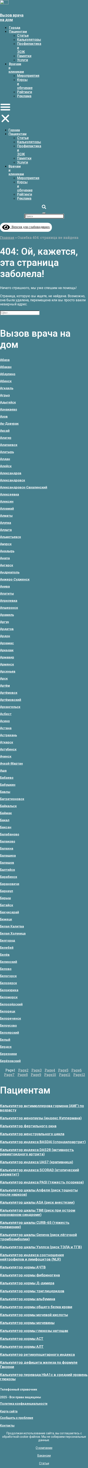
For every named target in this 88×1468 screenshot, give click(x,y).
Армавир (7, 657)
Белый (5, 1040)
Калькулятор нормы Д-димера (27, 1283)
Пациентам (18, 31)
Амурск (6, 544)
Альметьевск (10, 537)
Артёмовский (10, 700)
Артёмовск (8, 693)
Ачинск (5, 756)
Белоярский (9, 1033)
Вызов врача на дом (11, 17)
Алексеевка (9, 494)
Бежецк (6, 919)
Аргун (4, 622)
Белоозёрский (11, 1004)
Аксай (5, 431)
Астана (6, 728)
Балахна (6, 848)
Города (14, 28)
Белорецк (7, 1011)
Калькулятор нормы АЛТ (22, 1346)
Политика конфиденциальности (23, 1403)
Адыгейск (8, 402)
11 (64, 1074)
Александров (10, 473)
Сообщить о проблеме (16, 1418)
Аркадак (6, 650)
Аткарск (6, 742)
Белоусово (8, 1025)
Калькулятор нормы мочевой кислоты (34, 1315)
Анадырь (7, 551)
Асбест (6, 714)
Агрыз (5, 395)
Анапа (5, 558)
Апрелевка (8, 601)
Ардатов (7, 629)
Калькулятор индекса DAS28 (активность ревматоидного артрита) (37, 1152)
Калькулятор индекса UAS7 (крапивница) (36, 1162)
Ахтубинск (8, 749)
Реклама (24, 96)
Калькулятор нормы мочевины (27, 1323)
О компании (44, 1448)
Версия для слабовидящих (30, 227)
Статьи (23, 35)
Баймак (6, 813)
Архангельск (10, 707)
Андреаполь (9, 572)
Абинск (6, 381)
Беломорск (9, 997)
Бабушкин (7, 785)
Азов (4, 416)
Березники (8, 1054)
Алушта (6, 530)
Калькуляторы (29, 40)
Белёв (5, 955)
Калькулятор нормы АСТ (21, 1338)
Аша (3, 771)
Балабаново (9, 834)
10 (50, 1074)
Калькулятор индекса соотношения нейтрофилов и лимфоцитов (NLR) (32, 1257)
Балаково (7, 841)
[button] (5, 113)
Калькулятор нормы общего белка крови (36, 1307)
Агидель (6, 388)
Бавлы (5, 792)
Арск (4, 678)
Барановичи (9, 884)
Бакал (4, 820)
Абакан (6, 367)
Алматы (6, 516)
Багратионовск (12, 799)
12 (79, 1074)
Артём (5, 686)
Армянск (7, 664)
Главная (7, 237)
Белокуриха (9, 990)
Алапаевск (8, 445)
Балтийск (7, 870)
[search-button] (44, 207)
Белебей (6, 948)
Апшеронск (9, 608)
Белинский (8, 962)
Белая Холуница (13, 933)
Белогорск (8, 976)
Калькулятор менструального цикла (32, 1134)
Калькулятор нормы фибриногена (30, 1275)
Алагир (5, 438)
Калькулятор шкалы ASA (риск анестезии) (37, 1202)
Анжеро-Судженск (14, 579)
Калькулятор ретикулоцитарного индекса (37, 1354)
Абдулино (7, 374)
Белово (6, 969)
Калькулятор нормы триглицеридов (32, 1291)
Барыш (5, 898)
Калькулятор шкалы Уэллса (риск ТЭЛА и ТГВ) (41, 1247)
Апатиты (7, 593)
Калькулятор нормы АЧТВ (23, 1267)
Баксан (5, 827)
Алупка (5, 523)
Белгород (7, 940)
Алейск (6, 466)
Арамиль (7, 615)
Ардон (5, 636)
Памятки (24, 56)
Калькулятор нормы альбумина (27, 1299)
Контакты (7, 1425)
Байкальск (8, 806)
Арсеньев (7, 671)
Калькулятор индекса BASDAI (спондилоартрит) (43, 1142)
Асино (5, 721)
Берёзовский (10, 1061)
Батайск (6, 905)
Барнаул (6, 891)
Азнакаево (8, 409)
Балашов (7, 863)
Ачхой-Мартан (11, 763)
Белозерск (8, 983)
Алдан (5, 459)
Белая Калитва (12, 926)
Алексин (6, 501)
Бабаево (6, 778)
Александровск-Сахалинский (23, 487)
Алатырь (7, 452)
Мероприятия (28, 76)
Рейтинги (24, 92)
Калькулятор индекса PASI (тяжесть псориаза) (42, 1182)
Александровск (12, 480)
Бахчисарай (9, 912)
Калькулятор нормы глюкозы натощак (34, 1331)
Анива (5, 586)
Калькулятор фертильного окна (28, 1126)
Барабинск (8, 877)
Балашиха (8, 855)
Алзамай (7, 509)
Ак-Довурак (9, 424)
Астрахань (8, 735)
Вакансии (44, 1455)
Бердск (6, 1047)
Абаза (5, 360)
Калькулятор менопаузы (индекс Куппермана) (41, 1118)
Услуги (22, 60)
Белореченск (10, 1018)
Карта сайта (9, 1411)
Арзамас (7, 643)
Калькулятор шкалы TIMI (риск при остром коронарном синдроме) (37, 1212)
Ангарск (6, 565)
